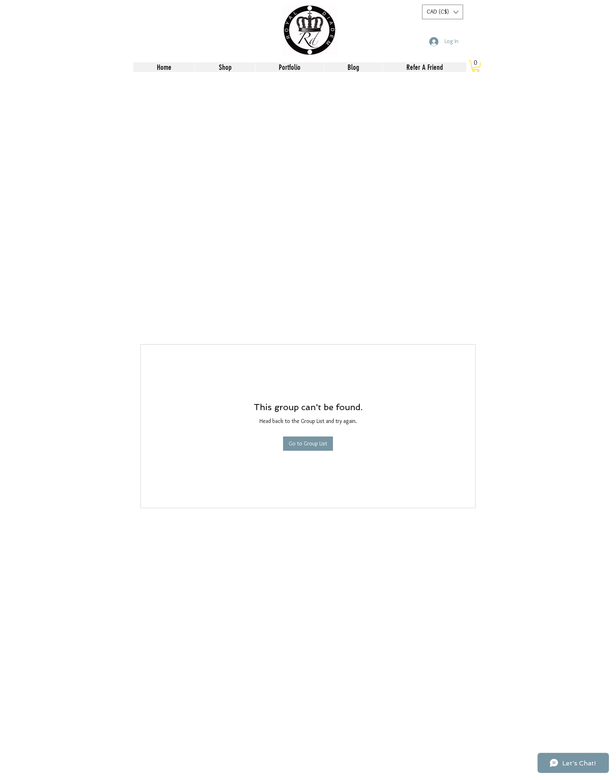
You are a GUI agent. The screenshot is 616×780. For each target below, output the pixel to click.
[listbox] (442, 12)
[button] (442, 12)
